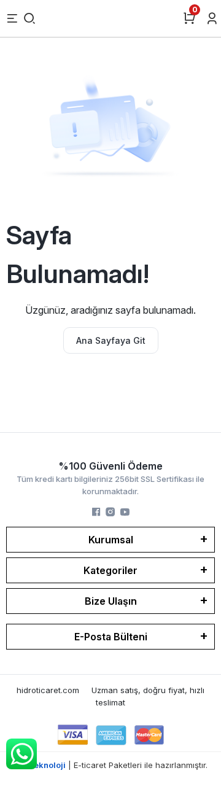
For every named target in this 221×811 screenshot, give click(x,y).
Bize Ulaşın (111, 601)
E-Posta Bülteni (110, 637)
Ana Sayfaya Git (110, 340)
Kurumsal (110, 540)
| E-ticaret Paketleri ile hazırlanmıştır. (110, 765)
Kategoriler (110, 570)
